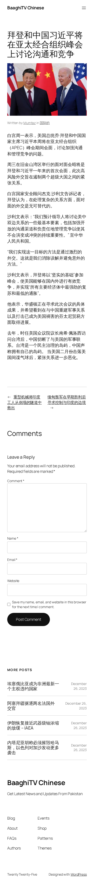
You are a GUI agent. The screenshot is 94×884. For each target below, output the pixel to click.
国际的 (45, 122)
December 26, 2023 (79, 686)
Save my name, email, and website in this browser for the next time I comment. (49, 604)
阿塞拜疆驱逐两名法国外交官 (31, 706)
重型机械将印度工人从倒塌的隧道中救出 (24, 402)
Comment (15, 481)
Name (12, 538)
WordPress (79, 874)
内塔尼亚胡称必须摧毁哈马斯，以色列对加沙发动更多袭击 (33, 747)
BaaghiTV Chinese (25, 8)
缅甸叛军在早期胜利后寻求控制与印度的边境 (66, 399)
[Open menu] (84, 8)
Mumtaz (29, 122)
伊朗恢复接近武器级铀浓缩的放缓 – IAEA (33, 725)
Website (13, 580)
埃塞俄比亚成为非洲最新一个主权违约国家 (33, 686)
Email (12, 559)
